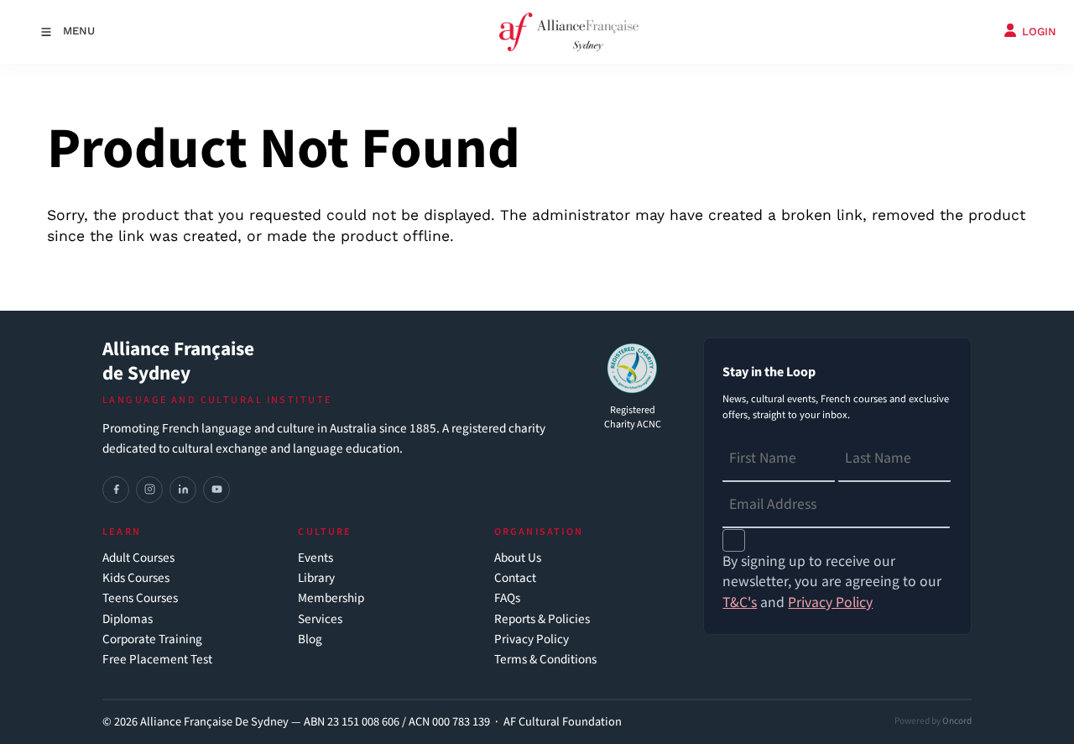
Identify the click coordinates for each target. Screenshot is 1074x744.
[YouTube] (216, 489)
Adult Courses (138, 558)
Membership (331, 598)
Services (320, 619)
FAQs (507, 598)
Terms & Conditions (545, 660)
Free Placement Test (157, 660)
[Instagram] (149, 489)
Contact (515, 578)
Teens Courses (140, 598)
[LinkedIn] (182, 489)
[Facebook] (115, 489)
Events (315, 558)
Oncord (957, 721)
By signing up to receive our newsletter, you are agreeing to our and (831, 582)
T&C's (739, 602)
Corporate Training (152, 639)
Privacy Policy (531, 639)
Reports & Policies (542, 619)
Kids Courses (135, 578)
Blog (310, 639)
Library (316, 578)
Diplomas (127, 619)
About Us (517, 558)
